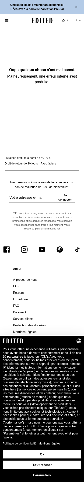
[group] (42, 199)
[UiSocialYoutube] (42, 249)
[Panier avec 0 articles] (75, 20)
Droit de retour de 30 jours (21, 163)
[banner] (42, 7)
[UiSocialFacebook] (6, 249)
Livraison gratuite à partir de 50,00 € (27, 158)
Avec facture (48, 163)
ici (58, 228)
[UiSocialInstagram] (24, 249)
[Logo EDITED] (42, 20)
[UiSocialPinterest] (60, 249)
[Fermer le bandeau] (76, 7)
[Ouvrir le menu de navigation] (7, 20)
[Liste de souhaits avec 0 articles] (63, 20)
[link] (17, 269)
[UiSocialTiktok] (77, 249)
